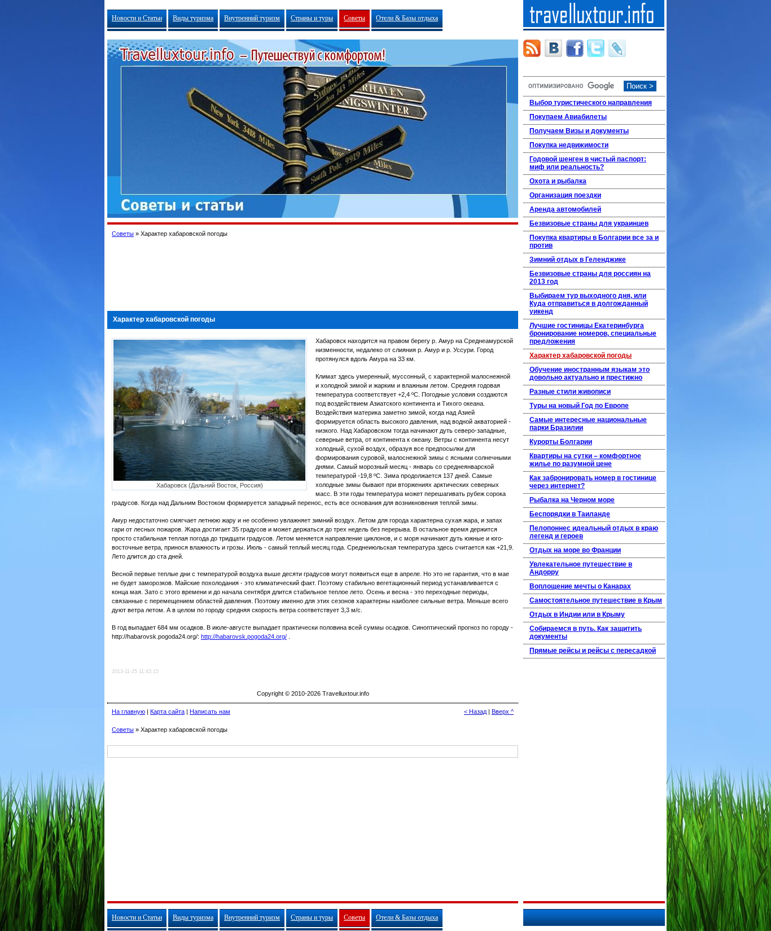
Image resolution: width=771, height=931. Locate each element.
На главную (128, 711)
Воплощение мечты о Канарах (580, 586)
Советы (354, 18)
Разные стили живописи (570, 392)
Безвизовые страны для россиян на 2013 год (590, 278)
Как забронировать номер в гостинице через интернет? (592, 482)
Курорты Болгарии (560, 442)
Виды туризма (193, 18)
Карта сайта (167, 711)
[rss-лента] (532, 48)
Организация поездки (565, 195)
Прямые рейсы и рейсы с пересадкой (592, 651)
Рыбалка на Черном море (572, 500)
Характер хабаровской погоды (580, 355)
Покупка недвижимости (568, 145)
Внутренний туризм (252, 18)
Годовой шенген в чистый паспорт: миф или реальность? (587, 163)
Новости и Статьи (137, 18)
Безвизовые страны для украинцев (589, 223)
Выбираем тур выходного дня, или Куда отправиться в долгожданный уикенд (588, 303)
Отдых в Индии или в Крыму (577, 614)
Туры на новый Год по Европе (579, 406)
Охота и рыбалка (557, 181)
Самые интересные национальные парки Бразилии (588, 424)
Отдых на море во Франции (575, 550)
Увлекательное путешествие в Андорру (580, 568)
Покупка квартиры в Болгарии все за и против (594, 241)
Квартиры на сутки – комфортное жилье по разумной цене (585, 460)
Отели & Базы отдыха (407, 18)
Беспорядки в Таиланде (569, 514)
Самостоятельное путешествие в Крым (595, 600)
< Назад (475, 711)
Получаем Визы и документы (579, 131)
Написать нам (210, 711)
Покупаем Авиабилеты (568, 117)
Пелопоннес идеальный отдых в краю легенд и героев (593, 532)
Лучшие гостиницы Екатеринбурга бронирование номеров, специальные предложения (592, 333)
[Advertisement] (312, 270)
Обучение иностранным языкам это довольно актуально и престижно (589, 373)
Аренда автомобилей (565, 209)
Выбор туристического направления (590, 103)
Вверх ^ (503, 711)
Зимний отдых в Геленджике (577, 260)
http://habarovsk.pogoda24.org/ (244, 636)
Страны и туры (312, 18)
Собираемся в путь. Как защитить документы (585, 632)
